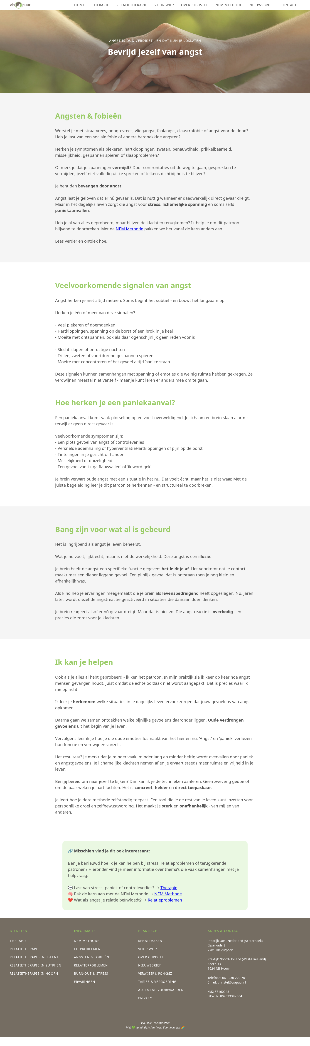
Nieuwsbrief (261, 5)
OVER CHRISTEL (194, 5)
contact (288, 5)
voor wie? (164, 5)
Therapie (168, 887)
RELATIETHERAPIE (131, 5)
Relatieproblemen (165, 900)
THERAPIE (100, 5)
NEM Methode (129, 229)
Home (79, 5)
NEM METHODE (229, 5)
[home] (20, 5)
